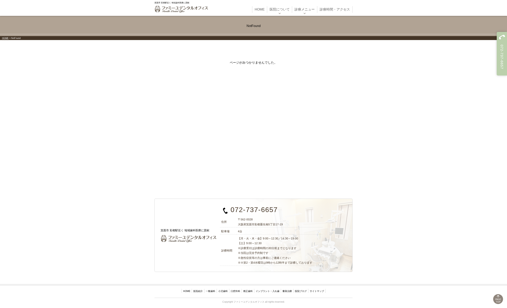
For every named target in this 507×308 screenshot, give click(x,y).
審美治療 (287, 291)
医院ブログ (301, 291)
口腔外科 (235, 291)
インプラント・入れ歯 (267, 291)
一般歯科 (210, 291)
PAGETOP (498, 300)
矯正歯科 (248, 291)
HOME (5, 38)
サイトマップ (317, 291)
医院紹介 (198, 291)
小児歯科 (223, 291)
